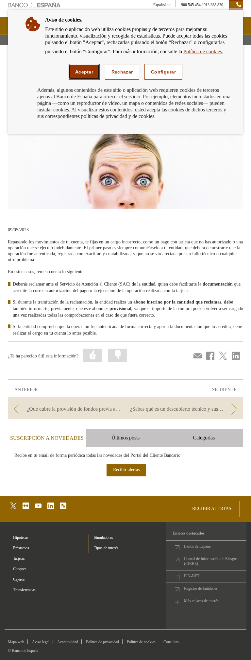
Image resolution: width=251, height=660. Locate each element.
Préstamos (21, 548)
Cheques (19, 569)
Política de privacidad (102, 642)
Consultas (171, 642)
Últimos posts (125, 437)
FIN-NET (191, 576)
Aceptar (84, 71)
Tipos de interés (106, 548)
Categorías (204, 437)
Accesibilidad (67, 642)
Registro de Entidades (201, 588)
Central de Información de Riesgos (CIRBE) (211, 561)
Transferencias (24, 589)
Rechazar (122, 71)
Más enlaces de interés (201, 601)
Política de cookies (141, 642)
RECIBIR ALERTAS (211, 508)
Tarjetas (19, 558)
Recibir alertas (126, 469)
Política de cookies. (203, 51)
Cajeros (19, 579)
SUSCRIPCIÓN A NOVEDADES (47, 438)
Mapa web (16, 642)
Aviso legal (40, 642)
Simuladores (103, 537)
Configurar (163, 71)
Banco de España (197, 546)
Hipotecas (20, 537)
